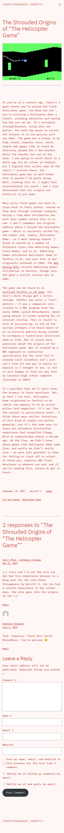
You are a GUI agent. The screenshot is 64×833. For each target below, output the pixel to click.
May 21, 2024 (9, 563)
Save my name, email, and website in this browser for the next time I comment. (33, 763)
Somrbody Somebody (13, 623)
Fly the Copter (11, 499)
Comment (9, 680)
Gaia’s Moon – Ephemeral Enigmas (21, 559)
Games (49, 491)
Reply (5, 604)
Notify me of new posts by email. (32, 784)
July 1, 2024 (9, 627)
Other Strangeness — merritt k (22, 4)
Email (7, 730)
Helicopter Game (31, 499)
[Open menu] (60, 4)
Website (7, 744)
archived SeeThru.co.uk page (23, 291)
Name (7, 715)
